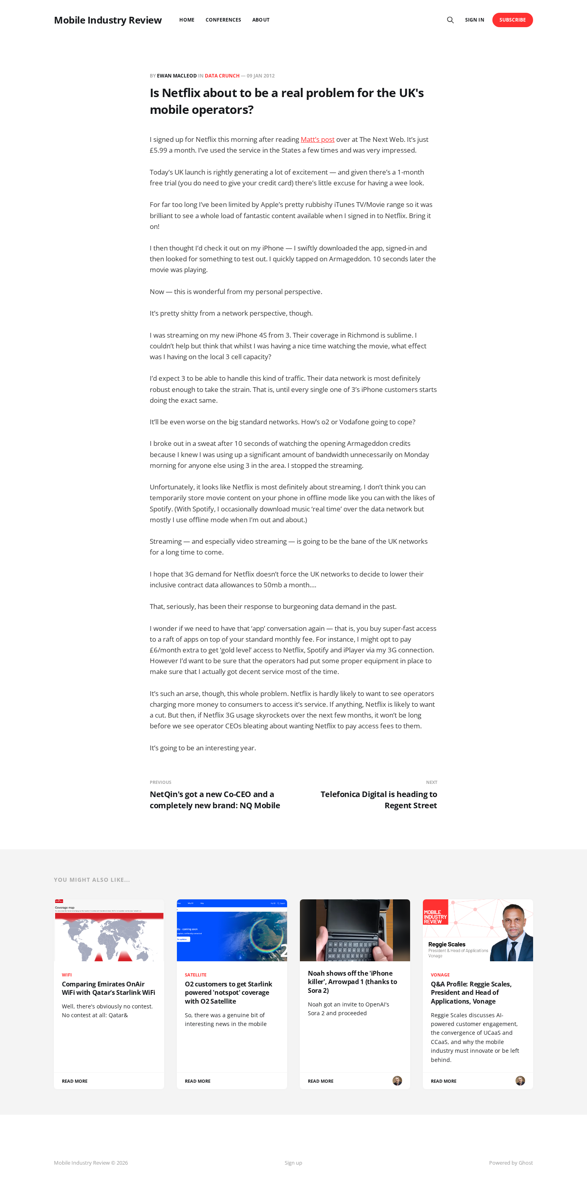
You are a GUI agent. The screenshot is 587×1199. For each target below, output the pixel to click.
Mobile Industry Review (108, 20)
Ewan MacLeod (177, 75)
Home (186, 19)
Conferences (224, 19)
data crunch (222, 75)
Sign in (474, 19)
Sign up (293, 1162)
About (260, 19)
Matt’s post (318, 139)
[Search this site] (450, 20)
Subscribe (513, 19)
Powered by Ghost (511, 1162)
